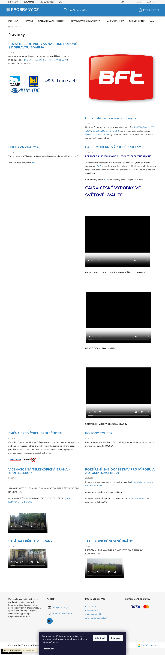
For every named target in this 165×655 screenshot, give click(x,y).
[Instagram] (50, 621)
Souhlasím (116, 638)
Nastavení (49, 648)
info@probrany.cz (139, 498)
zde (33, 162)
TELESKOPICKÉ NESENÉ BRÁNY (109, 541)
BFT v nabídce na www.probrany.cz (110, 118)
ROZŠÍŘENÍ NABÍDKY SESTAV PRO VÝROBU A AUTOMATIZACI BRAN (120, 471)
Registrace (150, 2)
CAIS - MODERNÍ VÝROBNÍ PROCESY (113, 147)
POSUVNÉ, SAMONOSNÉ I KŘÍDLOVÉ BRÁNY (45, 60)
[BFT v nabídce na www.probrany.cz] (121, 79)
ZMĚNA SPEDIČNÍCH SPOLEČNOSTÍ (35, 433)
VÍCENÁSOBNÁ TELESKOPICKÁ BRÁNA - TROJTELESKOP (39, 471)
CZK (122, 2)
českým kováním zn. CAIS (97, 134)
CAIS (148, 156)
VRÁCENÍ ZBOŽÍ (47, 2)
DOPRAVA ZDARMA (23, 147)
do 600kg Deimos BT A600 (106, 131)
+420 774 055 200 (62, 613)
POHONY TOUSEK (98, 433)
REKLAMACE (28, 2)
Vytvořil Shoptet (149, 645)
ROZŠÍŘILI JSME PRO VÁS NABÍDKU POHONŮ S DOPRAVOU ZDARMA (42, 45)
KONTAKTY (13, 2)
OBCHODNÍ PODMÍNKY (96, 618)
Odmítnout (100, 638)
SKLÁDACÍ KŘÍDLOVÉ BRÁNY (30, 541)
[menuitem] (13, 21)
